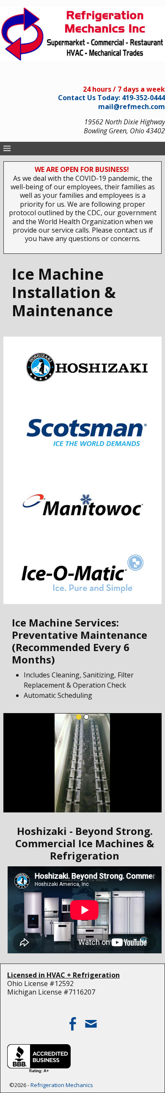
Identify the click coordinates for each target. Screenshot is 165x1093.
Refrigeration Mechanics (61, 1085)
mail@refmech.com (131, 106)
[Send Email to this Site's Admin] (91, 1020)
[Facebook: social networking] (73, 1020)
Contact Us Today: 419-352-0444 (111, 97)
